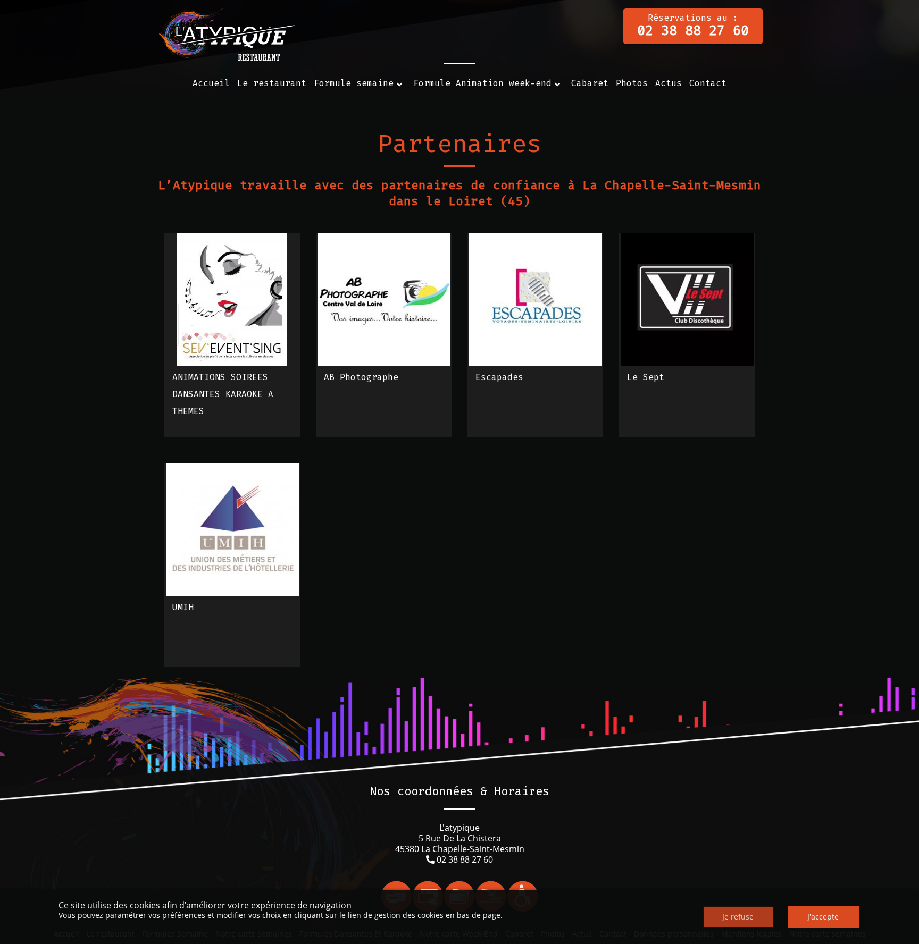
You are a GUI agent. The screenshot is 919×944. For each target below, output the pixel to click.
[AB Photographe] (384, 299)
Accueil (211, 83)
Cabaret (589, 83)
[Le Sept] (687, 299)
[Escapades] (535, 299)
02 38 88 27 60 (465, 859)
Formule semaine (354, 83)
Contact (707, 83)
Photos (632, 83)
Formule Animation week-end (482, 83)
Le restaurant (271, 83)
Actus (668, 83)
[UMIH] (232, 529)
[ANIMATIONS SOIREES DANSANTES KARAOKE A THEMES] (232, 299)
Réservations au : (693, 25)
